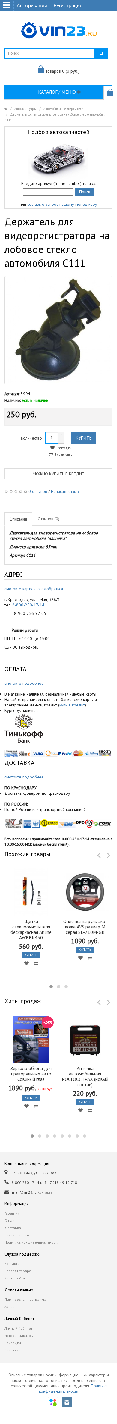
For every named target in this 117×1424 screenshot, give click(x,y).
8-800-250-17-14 (28, 605)
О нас (9, 1220)
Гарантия (12, 1213)
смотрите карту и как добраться (33, 588)
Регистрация (67, 5)
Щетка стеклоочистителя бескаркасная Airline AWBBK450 (31, 929)
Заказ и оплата (17, 1235)
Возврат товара (17, 1271)
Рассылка (12, 1350)
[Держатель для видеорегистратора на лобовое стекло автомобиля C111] (58, 330)
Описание (18, 519)
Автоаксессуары (25, 109)
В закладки (63, 448)
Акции (9, 1306)
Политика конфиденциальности (31, 1242)
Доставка (12, 1227)
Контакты (45, 1192)
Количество (31, 438)
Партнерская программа (25, 1299)
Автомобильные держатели (63, 109)
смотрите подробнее (24, 683)
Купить (84, 438)
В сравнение (63, 454)
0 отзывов (37, 491)
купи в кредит (72, 705)
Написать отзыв (65, 491)
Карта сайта (14, 1278)
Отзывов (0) (48, 518)
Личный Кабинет (18, 1328)
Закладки (12, 1343)
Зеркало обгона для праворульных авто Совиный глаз (31, 1074)
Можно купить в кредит (59, 474)
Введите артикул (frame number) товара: (58, 183)
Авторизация (32, 5)
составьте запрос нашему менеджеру (62, 204)
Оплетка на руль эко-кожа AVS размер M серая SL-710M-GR (85, 927)
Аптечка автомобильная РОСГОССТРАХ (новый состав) (85, 1076)
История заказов (18, 1335)
